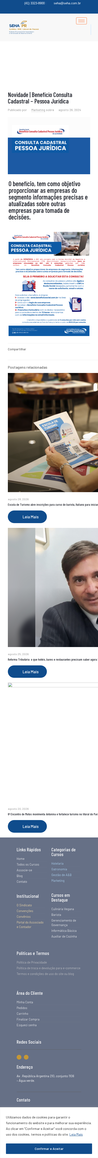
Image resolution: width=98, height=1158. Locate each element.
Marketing (38, 110)
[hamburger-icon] (81, 20)
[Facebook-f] (19, 1057)
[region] (49, 1132)
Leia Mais (76, 1134)
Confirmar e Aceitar (49, 1149)
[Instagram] (54, 9)
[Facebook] (46, 9)
